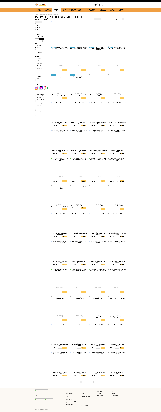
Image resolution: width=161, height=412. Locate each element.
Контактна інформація (85, 396)
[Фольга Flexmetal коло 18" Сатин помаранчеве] (98, 360)
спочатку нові (97, 19)
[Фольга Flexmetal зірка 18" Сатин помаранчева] (78, 277)
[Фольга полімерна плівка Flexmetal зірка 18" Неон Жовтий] (59, 55)
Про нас (82, 393)
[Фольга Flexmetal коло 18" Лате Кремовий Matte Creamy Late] (117, 166)
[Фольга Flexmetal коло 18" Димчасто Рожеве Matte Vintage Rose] (59, 166)
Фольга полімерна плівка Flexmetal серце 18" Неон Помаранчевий (78, 95)
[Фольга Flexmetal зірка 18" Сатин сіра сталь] (59, 305)
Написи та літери (39, 31)
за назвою (103, 19)
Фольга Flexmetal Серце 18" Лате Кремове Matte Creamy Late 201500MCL (59, 206)
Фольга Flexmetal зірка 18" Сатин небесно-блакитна (117, 317)
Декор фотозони (80, 10)
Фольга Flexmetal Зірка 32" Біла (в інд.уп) (117, 373)
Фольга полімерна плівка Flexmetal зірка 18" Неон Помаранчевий (98, 67)
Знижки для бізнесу (121, 10)
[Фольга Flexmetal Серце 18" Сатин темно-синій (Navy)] (59, 222)
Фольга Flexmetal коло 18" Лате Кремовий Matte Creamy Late (117, 178)
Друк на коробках (112, 10)
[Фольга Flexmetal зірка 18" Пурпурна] (78, 194)
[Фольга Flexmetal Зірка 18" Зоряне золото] (117, 83)
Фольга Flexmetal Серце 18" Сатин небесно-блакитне (59, 262)
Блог (82, 399)
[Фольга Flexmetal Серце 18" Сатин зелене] (59, 277)
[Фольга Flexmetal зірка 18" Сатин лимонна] (78, 333)
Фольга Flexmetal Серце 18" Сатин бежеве (98, 234)
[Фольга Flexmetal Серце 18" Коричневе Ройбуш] (117, 222)
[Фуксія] (41, 88)
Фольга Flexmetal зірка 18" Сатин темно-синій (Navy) (98, 289)
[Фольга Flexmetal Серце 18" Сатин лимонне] (98, 249)
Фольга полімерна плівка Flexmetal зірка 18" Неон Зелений (78, 67)
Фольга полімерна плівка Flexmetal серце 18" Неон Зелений (59, 95)
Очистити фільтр (39, 41)
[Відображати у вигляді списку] (125, 19)
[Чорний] (41, 86)
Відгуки (82, 401)
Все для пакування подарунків (91, 10)
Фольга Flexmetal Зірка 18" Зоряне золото (117, 95)
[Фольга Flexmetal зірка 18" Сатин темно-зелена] (59, 333)
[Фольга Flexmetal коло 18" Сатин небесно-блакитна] (59, 360)
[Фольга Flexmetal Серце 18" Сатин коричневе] (117, 249)
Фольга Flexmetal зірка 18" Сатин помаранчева (79, 289)
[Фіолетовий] (42, 88)
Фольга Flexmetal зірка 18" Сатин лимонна (79, 345)
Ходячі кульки (38, 32)
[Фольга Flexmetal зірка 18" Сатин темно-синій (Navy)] (98, 277)
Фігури (36, 25)
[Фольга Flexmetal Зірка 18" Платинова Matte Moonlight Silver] (98, 166)
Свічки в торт (64, 10)
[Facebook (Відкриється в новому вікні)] (72, 0)
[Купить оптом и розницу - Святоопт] (41, 391)
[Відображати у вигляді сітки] (123, 19)
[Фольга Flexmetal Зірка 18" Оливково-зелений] (117, 138)
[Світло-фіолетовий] (44, 86)
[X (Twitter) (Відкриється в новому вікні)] (77, 0)
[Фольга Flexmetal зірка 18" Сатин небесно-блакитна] (117, 305)
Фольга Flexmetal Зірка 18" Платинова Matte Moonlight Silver (98, 178)
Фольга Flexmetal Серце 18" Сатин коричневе (117, 262)
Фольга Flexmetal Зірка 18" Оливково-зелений (117, 151)
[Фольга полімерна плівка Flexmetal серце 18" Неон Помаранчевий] (78, 83)
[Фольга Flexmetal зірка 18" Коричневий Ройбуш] (98, 305)
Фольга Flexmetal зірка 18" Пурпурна (79, 205)
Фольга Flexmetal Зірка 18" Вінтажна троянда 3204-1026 (98, 95)
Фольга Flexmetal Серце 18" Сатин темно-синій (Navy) (59, 234)
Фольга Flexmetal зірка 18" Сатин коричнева (98, 345)
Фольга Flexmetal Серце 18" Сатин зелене (59, 289)
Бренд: (37, 39)
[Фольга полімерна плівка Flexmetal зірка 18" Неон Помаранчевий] (98, 55)
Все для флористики (103, 10)
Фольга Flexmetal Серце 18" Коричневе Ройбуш (117, 234)
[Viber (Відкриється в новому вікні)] (74, 0)
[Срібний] (37, 86)
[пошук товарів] (89, 5)
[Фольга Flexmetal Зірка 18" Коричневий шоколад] (117, 111)
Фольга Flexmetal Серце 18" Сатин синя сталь (78, 234)
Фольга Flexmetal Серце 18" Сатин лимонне (98, 262)
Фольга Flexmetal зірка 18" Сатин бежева (117, 345)
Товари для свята (39, 10)
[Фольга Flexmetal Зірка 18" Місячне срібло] (59, 111)
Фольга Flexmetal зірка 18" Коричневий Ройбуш (98, 317)
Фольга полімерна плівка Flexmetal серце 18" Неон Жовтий (117, 67)
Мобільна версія (39, 401)
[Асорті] (44, 88)
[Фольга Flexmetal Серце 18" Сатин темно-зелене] (78, 249)
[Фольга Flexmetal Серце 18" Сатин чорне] (98, 194)
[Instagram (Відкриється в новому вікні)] (69, 0)
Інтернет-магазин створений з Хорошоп (41, 409)
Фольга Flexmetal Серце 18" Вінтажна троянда (60, 151)
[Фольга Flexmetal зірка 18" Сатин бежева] (117, 333)
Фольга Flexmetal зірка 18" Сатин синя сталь (117, 289)
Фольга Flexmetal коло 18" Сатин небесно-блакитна (60, 373)
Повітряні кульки (56, 10)
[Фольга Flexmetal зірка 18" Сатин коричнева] (98, 333)
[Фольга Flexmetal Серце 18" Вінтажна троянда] (59, 138)
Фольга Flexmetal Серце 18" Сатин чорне (98, 206)
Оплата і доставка (84, 394)
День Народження (48, 10)
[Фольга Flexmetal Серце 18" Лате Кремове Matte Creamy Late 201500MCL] (59, 194)
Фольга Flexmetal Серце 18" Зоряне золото (78, 151)
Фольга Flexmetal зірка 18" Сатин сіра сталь (60, 317)
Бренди (82, 402)
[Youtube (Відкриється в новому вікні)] (75, 0)
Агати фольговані (39, 36)
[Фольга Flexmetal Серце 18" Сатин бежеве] (98, 222)
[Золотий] (36, 86)
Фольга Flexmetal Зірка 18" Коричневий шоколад (117, 123)
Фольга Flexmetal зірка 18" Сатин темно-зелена (59, 345)
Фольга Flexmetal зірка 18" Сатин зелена (79, 317)
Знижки (82, 398)
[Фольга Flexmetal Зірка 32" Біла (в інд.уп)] (117, 360)
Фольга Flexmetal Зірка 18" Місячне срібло (59, 123)
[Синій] (42, 86)
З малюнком (38, 23)
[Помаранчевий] (36, 89)
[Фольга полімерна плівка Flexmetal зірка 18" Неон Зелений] (78, 55)
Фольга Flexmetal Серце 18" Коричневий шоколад (98, 151)
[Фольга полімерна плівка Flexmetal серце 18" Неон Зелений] (59, 83)
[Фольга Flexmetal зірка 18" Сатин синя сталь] (117, 277)
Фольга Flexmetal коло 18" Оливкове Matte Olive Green (79, 178)
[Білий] (39, 86)
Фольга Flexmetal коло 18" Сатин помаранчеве (98, 373)
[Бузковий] (36, 88)
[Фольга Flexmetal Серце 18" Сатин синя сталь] (78, 222)
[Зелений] (47, 88)
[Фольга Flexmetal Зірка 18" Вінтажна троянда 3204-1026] (98, 83)
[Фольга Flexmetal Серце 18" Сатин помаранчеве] (117, 194)
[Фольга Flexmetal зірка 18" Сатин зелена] (78, 305)
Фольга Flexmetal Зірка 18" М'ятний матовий (98, 123)
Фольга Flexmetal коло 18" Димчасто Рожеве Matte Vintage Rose (59, 178)
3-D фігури (37, 34)
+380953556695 (110, 5)
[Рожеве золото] (47, 86)
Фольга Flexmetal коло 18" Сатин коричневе (79, 373)
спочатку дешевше (110, 19)
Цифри (36, 29)
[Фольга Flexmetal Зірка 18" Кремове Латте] (78, 111)
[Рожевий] (37, 88)
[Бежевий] (46, 88)
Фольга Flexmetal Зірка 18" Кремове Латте (78, 123)
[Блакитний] (39, 88)
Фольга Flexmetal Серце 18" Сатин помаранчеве (117, 206)
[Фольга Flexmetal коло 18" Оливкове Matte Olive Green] (78, 166)
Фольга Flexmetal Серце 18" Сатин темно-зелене (78, 262)
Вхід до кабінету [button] (84, 391)
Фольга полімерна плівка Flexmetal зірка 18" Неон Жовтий (59, 67)
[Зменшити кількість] (58, 70)
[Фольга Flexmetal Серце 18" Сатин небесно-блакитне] (59, 249)
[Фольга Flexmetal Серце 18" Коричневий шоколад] (98, 138)
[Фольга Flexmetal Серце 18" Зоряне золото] (78, 138)
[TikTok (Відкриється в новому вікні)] (71, 0)
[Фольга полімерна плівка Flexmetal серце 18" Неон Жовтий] (117, 55)
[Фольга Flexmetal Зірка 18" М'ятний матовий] (98, 111)
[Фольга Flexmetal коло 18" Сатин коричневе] (78, 360)
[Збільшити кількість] (61, 70)
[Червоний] (46, 86)
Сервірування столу (72, 10)
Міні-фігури (38, 27)
